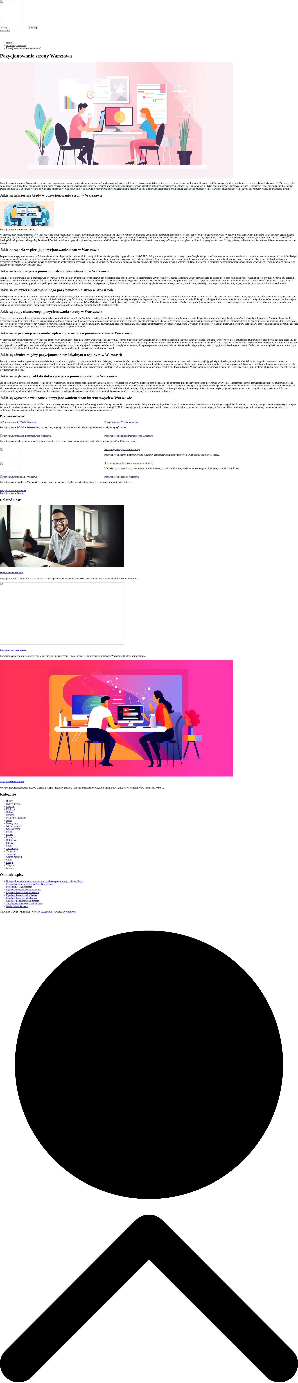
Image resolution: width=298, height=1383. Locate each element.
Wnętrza (10, 865)
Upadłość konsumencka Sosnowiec (23, 889)
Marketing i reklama (16, 817)
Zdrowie (10, 868)
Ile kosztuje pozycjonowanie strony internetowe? (128, 463)
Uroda (9, 859)
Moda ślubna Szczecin (17, 906)
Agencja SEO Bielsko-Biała (12, 781)
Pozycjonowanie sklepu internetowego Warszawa (128, 435)
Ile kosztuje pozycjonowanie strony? (122, 449)
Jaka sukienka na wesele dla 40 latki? (24, 903)
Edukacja (10, 809)
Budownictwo (13, 803)
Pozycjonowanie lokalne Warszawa (121, 476)
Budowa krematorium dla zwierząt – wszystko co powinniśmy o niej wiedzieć (44, 881)
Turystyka (11, 854)
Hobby (9, 812)
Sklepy (9, 843)
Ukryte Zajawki (14, 856)
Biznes (9, 801)
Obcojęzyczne (13, 829)
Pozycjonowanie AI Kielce (11, 572)
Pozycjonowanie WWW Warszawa (121, 422)
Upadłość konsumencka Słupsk (21, 898)
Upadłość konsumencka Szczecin (22, 900)
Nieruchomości (13, 826)
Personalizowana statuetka (19, 886)
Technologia (12, 848)
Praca (9, 831)
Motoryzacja (12, 823)
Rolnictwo (11, 840)
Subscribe (5, 30)
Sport (8, 845)
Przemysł (10, 837)
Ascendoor (46, 911)
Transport (11, 851)
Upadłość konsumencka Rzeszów (22, 892)
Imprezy (10, 815)
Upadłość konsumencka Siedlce (21, 895)
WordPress (71, 911)
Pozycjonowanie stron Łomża (13, 650)
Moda (9, 820)
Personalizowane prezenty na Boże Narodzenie (29, 884)
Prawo (9, 834)
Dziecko (10, 806)
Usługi (9, 862)
